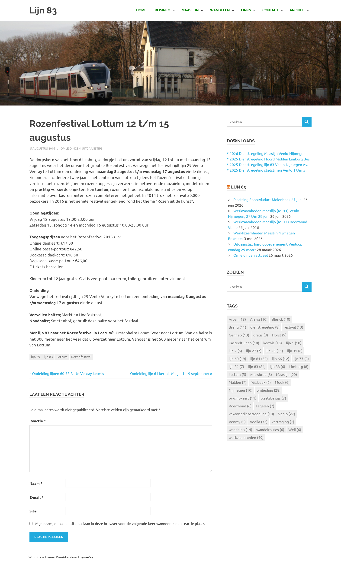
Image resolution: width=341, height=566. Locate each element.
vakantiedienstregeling (251, 413)
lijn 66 (280, 358)
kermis (272, 342)
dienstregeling (265, 327)
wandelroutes (270, 429)
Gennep (239, 335)
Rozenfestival (81, 357)
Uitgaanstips (92, 148)
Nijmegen (240, 390)
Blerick (281, 319)
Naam (35, 483)
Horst (279, 335)
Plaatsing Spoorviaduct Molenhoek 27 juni (267, 199)
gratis (260, 335)
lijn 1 (293, 342)
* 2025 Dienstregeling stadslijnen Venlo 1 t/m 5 (266, 170)
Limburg (298, 366)
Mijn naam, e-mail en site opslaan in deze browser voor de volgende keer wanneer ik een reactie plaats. (120, 523)
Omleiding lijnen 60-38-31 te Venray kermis (68, 373)
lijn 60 (237, 358)
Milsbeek (261, 382)
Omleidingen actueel (250, 255)
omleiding (268, 390)
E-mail (36, 497)
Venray (237, 421)
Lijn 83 (43, 10)
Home (141, 10)
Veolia (258, 421)
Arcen (237, 319)
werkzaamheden (246, 437)
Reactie (37, 420)
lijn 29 (35, 357)
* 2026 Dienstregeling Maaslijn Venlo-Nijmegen (266, 153)
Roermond (240, 405)
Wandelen (220, 10)
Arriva (258, 319)
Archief (297, 10)
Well (294, 429)
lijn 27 (253, 350)
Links (246, 10)
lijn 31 (294, 350)
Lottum (62, 357)
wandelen (240, 429)
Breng (237, 327)
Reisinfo (162, 10)
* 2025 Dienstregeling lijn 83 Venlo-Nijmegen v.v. (267, 164)
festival (293, 327)
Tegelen (265, 405)
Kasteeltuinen (244, 342)
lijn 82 (236, 366)
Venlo (286, 413)
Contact (270, 10)
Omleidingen (70, 148)
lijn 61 (259, 358)
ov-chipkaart (242, 398)
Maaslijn (190, 10)
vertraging (283, 421)
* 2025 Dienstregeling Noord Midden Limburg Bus (268, 159)
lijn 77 (301, 358)
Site (32, 510)
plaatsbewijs (273, 398)
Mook (282, 382)
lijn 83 (48, 357)
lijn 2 (235, 350)
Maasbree (261, 374)
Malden (237, 382)
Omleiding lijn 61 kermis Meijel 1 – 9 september (169, 373)
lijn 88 (277, 366)
